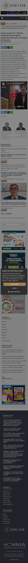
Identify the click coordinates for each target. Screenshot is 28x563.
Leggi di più (15, 280)
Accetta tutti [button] (14, 284)
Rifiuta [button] (14, 288)
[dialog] (14, 281)
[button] (14, 292)
